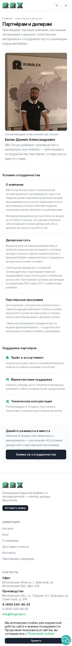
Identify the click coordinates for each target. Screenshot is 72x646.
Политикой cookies (41, 633)
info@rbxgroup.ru (14, 614)
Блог (5, 534)
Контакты (9, 552)
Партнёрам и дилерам (18, 558)
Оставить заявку (15, 507)
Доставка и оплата (15, 546)
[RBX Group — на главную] (12, 5)
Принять (36, 640)
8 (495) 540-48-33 (16, 604)
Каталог (8, 528)
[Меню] (66, 5)
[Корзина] (56, 5)
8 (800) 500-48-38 (15, 609)
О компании (10, 540)
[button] (66, 640)
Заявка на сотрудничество (36, 454)
